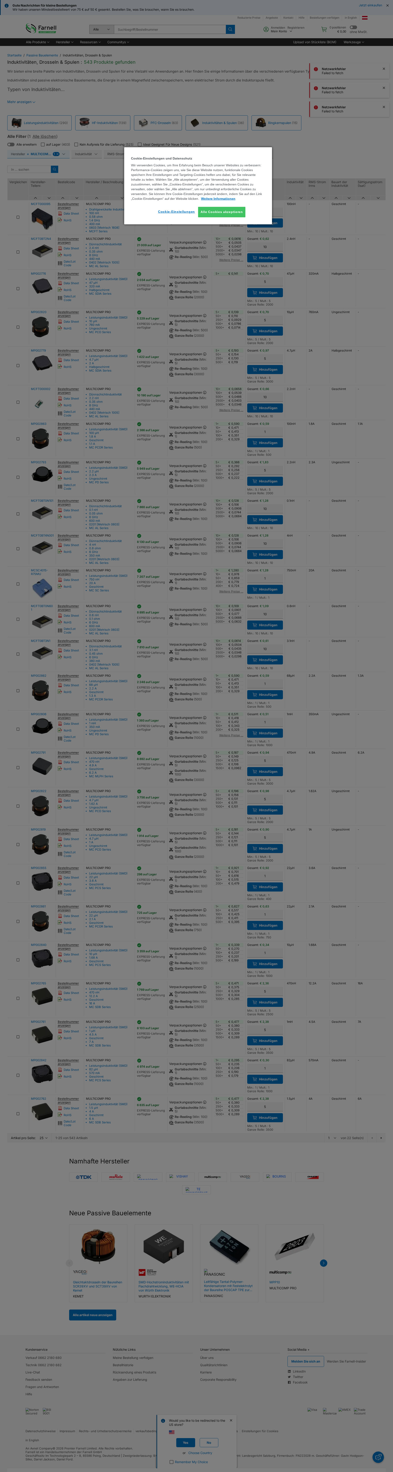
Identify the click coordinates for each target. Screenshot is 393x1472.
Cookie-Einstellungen (176, 211)
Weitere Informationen (218, 198)
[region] (198, 185)
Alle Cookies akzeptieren (222, 212)
